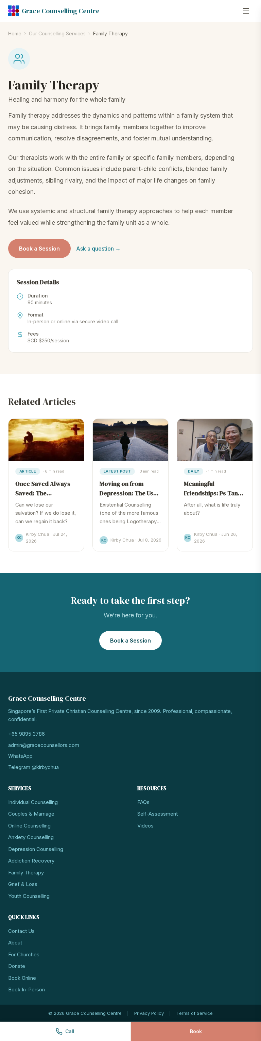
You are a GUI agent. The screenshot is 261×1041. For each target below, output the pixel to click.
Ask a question (98, 248)
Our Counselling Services (57, 33)
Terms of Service (194, 1013)
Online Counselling (29, 825)
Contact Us (21, 931)
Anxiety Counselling (31, 837)
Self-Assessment (157, 813)
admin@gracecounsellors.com (43, 745)
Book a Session (39, 248)
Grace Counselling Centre (61, 11)
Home (14, 33)
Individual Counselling (33, 802)
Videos (145, 825)
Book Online (22, 978)
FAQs (143, 802)
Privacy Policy (149, 1013)
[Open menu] (246, 11)
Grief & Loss (22, 884)
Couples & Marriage (31, 813)
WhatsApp (20, 756)
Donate (16, 966)
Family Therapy (26, 872)
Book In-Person (26, 989)
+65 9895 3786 (26, 734)
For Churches (23, 954)
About (15, 942)
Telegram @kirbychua (33, 767)
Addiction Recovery (31, 860)
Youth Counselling (29, 896)
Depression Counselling (35, 849)
